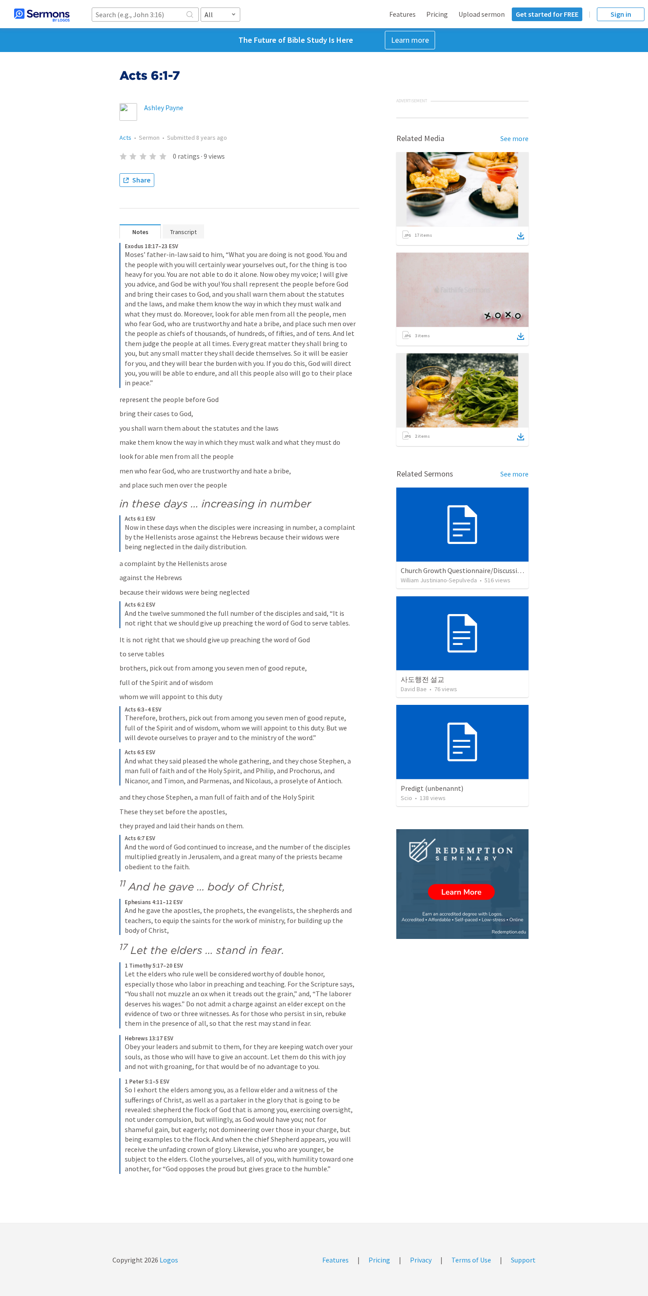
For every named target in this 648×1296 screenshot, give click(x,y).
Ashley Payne (163, 107)
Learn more (410, 40)
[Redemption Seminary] (462, 884)
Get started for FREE (547, 14)
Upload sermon (481, 14)
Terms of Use (471, 1259)
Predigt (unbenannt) (432, 788)
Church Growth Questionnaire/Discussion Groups (474, 570)
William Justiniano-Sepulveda (439, 580)
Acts (125, 138)
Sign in (621, 14)
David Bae (414, 689)
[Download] (520, 236)
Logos (168, 1259)
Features (402, 14)
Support (523, 1259)
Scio (406, 798)
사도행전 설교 (422, 679)
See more (514, 138)
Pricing (437, 14)
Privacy (421, 1259)
